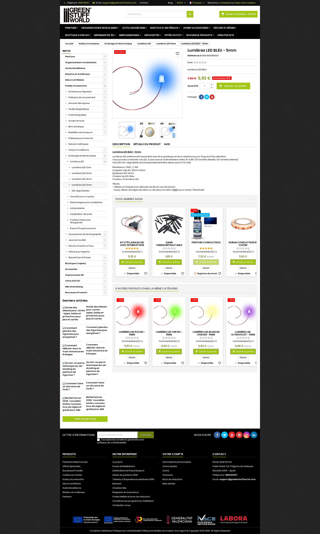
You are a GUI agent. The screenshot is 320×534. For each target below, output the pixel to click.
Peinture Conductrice (206, 242)
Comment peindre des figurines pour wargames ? (97, 330)
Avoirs (165, 470)
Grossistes (151, 35)
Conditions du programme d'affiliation (133, 501)
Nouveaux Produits (199, 35)
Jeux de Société (77, 240)
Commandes (169, 466)
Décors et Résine (224, 27)
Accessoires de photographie (84, 234)
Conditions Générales (101, 530)
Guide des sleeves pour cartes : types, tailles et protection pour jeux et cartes (96, 312)
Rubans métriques (78, 144)
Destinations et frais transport (128, 470)
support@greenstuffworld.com (119, 2)
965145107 (83, 2)
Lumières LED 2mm (82, 173)
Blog (170, 2)
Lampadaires (77, 208)
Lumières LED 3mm (82, 179)
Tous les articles (85, 419)
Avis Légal (180, 530)
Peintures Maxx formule (75, 462)
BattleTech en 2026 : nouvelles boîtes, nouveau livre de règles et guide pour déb (95, 403)
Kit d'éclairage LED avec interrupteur (132, 244)
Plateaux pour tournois (80, 138)
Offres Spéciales (71, 466)
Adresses (167, 475)
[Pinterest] (212, 96)
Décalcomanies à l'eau (81, 245)
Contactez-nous (121, 505)
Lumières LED (77, 161)
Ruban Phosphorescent (83, 228)
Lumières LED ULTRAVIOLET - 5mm (243, 333)
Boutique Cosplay (77, 35)
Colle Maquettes (77, 114)
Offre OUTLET (172, 35)
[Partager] (201, 96)
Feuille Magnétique (78, 109)
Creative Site (225, 35)
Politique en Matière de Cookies (157, 530)
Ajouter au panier (233, 86)
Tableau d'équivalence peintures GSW (133, 479)
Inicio (66, 51)
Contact (144, 2)
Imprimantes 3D (104, 35)
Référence (193, 55)
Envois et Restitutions (123, 466)
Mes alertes (168, 483)
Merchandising (129, 35)
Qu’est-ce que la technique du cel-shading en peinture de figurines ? (96, 368)
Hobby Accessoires (196, 27)
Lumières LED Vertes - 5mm (169, 333)
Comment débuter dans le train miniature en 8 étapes (97, 349)
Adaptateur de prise (81, 214)
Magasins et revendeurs (125, 492)
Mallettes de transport (80, 132)
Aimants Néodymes (79, 103)
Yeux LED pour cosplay (82, 196)
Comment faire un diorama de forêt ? (95, 385)
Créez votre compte (244, 2)
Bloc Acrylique (76, 126)
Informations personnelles (176, 462)
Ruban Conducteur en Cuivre (243, 244)
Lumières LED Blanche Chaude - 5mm (206, 333)
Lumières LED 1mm (81, 167)
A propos (117, 462)
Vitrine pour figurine (79, 251)
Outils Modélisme (133, 27)
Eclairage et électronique (82, 155)
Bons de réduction (172, 479)
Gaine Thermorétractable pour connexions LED (169, 245)
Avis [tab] (167, 144)
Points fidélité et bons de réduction (131, 496)
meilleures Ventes (72, 475)
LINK (175, 189)
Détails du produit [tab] (147, 144)
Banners (117, 483)
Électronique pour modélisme (86, 202)
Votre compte (172, 454)
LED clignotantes (80, 190)
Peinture (70, 27)
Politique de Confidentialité (126, 530)
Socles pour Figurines (80, 91)
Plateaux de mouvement (81, 97)
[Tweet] (206, 96)
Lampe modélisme (78, 149)
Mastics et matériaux (164, 27)
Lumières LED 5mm (82, 184)
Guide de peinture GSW (125, 475)
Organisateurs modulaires (99, 27)
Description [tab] (121, 144)
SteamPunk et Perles (79, 257)
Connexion (224, 2)
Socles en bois (76, 120)
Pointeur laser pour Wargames (80, 221)
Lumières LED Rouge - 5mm (132, 333)
